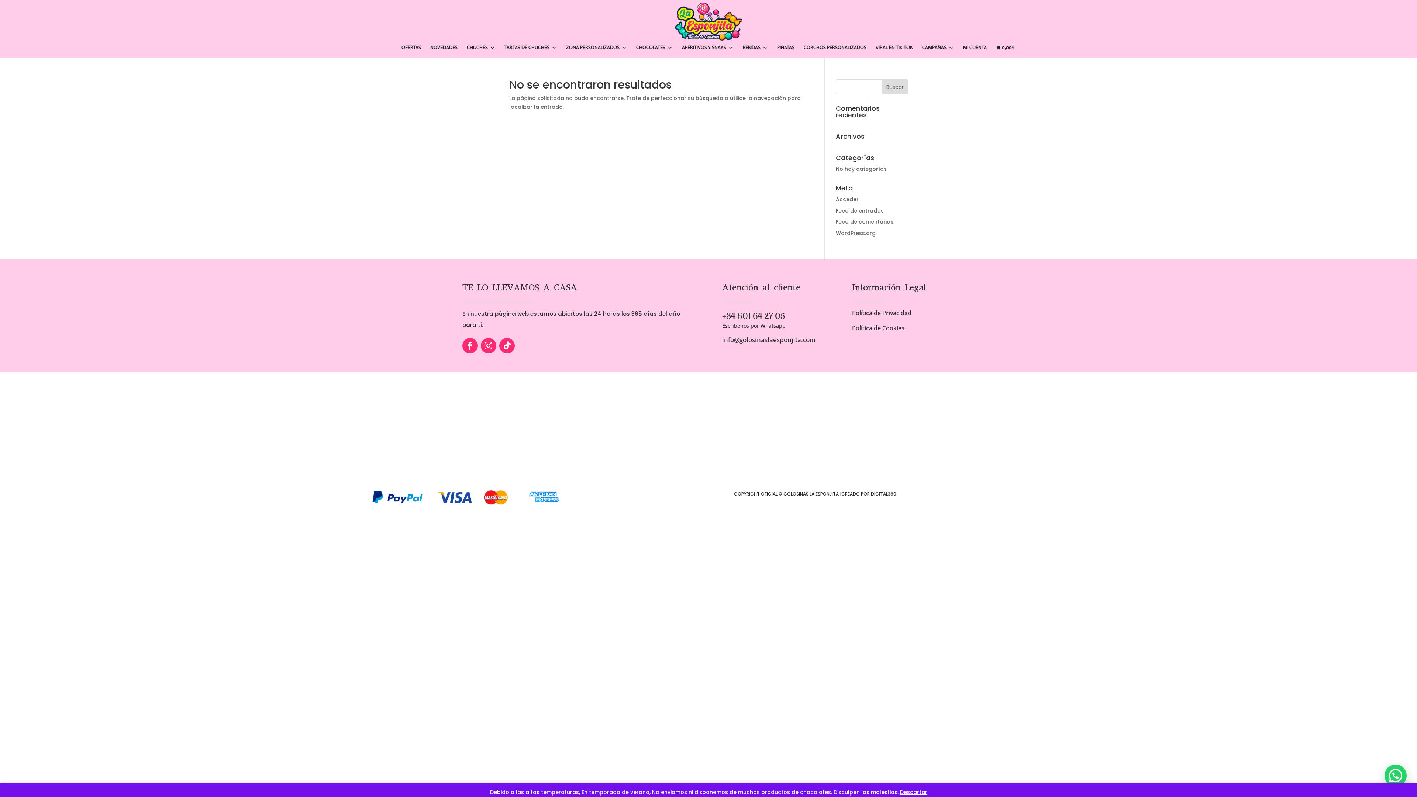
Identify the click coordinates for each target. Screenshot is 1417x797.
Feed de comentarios (864, 221)
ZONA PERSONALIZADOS (593, 48)
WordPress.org (856, 233)
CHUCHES (477, 48)
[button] (1396, 776)
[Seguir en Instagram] (488, 345)
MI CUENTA (975, 48)
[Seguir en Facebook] (470, 345)
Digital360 (883, 494)
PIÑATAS (785, 48)
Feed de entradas (860, 210)
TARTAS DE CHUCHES (526, 48)
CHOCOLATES (650, 48)
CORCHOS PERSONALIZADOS (835, 48)
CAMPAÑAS (934, 48)
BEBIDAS (752, 48)
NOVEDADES (444, 48)
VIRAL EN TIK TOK (894, 48)
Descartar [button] (913, 792)
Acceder (847, 199)
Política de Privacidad (881, 313)
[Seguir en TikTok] (507, 345)
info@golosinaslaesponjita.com (769, 339)
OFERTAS (411, 48)
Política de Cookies (878, 328)
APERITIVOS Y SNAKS (704, 48)
